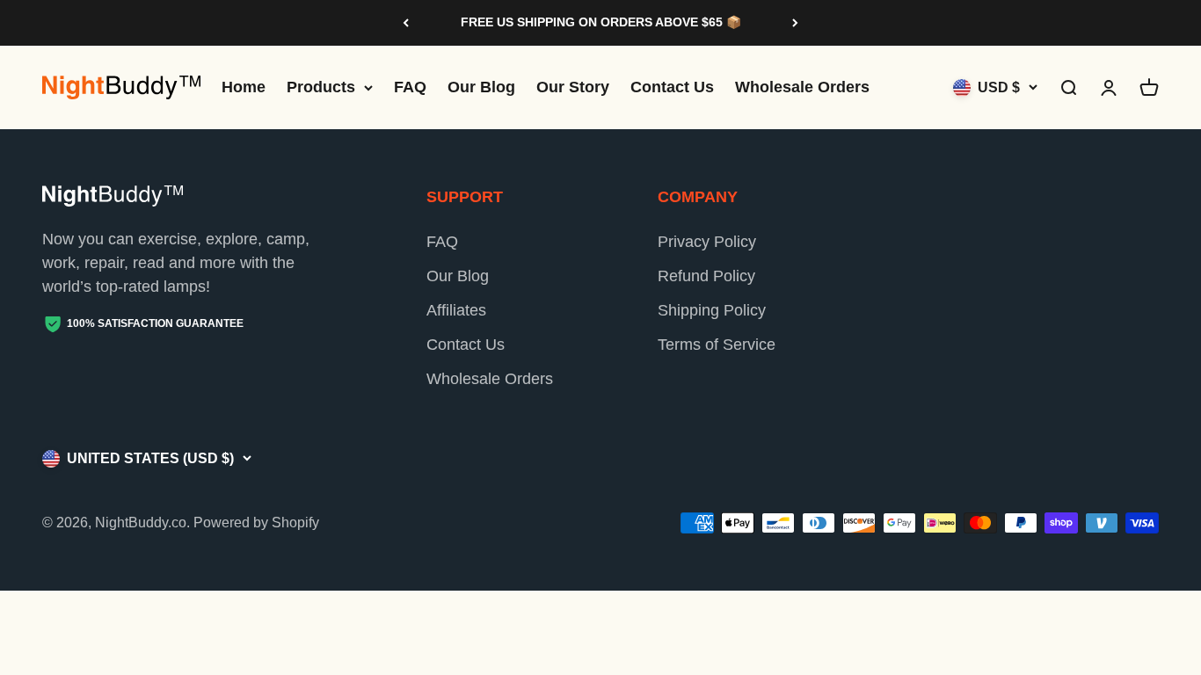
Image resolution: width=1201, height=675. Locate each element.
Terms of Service (716, 344)
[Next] (795, 22)
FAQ (410, 87)
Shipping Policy (712, 310)
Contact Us (672, 87)
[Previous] (406, 22)
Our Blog (481, 87)
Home (244, 87)
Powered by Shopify (256, 522)
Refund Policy (706, 276)
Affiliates (456, 310)
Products (321, 87)
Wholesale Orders (802, 87)
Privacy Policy (707, 241)
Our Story (572, 87)
